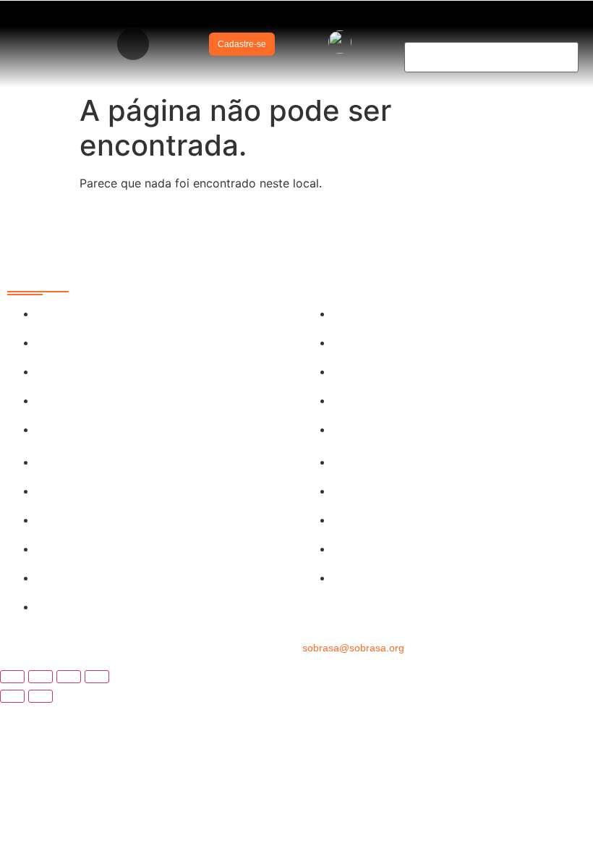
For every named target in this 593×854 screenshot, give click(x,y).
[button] (133, 44)
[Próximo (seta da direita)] (40, 696)
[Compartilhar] (68, 676)
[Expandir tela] (40, 676)
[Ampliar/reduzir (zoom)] (12, 676)
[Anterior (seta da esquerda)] (12, 696)
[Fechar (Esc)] (97, 676)
